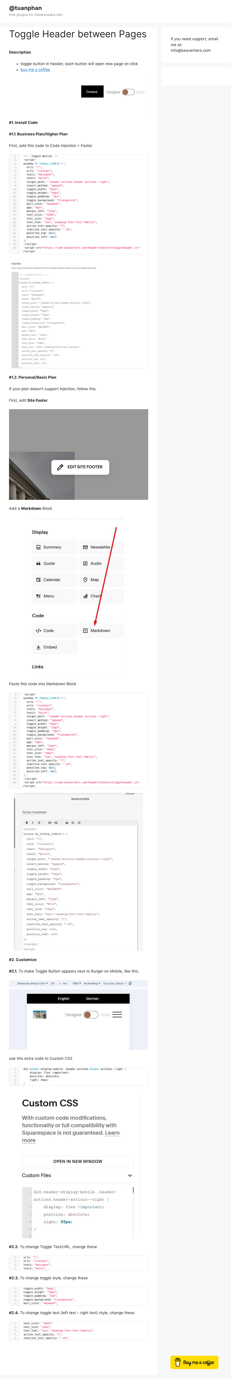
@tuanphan (25, 8)
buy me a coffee (35, 69)
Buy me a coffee (200, 1364)
